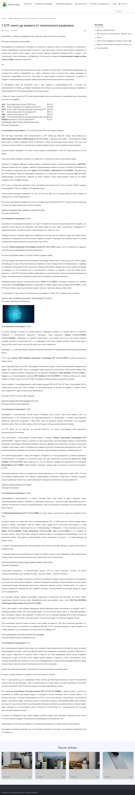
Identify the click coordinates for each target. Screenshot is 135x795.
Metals (99, 37)
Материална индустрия (64, 4)
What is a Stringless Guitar (106, 30)
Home (10, 18)
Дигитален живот (81, 4)
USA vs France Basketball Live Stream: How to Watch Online (115, 41)
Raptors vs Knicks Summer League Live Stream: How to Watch (115, 44)
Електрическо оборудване (44, 4)
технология (28, 4)
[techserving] (11, 3)
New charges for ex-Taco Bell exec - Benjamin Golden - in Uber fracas (115, 34)
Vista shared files (102, 48)
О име (114, 4)
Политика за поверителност (99, 4)
